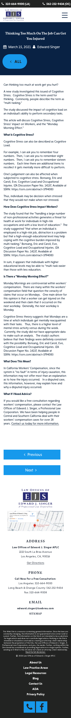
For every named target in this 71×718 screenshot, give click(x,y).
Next (29, 470)
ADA (35, 689)
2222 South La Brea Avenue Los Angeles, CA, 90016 (35, 552)
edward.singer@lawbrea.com (35, 608)
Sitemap (35, 613)
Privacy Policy (35, 694)
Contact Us (35, 683)
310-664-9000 (43, 583)
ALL (18, 61)
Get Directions (35, 562)
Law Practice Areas (35, 667)
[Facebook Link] (41, 707)
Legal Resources (35, 673)
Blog (36, 678)
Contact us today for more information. (35, 423)
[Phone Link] (29, 707)
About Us (35, 662)
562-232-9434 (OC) (58, 3)
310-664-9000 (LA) (17, 3)
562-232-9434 (54, 587)
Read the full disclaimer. (36, 652)
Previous (34, 454)
